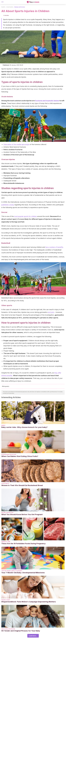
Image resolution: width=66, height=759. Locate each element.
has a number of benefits (54, 247)
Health (3, 7)
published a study (7, 205)
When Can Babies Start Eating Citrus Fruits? (19, 456)
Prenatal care (5, 541)
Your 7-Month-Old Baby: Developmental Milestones (23, 573)
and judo (51, 312)
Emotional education (8, 629)
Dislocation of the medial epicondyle (16, 144)
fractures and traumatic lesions (47, 101)
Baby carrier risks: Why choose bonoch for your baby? (24, 427)
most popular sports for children (25, 216)
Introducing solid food (8, 454)
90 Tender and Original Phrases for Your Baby (20, 631)
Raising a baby (5, 600)
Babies (3, 425)
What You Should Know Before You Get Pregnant (22, 514)
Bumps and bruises (20, 7)
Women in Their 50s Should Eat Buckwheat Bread (22, 485)
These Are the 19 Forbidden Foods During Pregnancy (23, 544)
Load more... (33, 636)
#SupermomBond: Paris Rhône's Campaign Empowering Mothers (28, 602)
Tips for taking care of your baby (11, 570)
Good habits (9, 7)
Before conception (7, 512)
